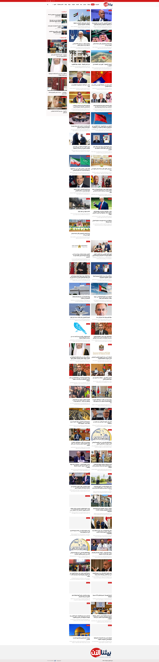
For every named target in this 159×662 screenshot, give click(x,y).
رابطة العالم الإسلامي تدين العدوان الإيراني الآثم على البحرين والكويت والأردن (80, 553)
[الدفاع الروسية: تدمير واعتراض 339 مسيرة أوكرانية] (101, 587)
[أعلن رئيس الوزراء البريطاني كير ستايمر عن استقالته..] (101, 414)
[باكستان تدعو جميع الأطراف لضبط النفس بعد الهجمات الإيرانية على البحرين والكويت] (79, 608)
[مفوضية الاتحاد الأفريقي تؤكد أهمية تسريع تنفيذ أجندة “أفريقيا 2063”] (79, 414)
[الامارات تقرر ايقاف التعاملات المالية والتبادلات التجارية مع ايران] (79, 15)
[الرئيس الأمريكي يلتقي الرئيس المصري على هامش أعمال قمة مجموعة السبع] (79, 479)
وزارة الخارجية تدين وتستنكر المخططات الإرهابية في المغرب (81, 297)
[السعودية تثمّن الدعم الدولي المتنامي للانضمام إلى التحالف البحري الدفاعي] (79, 98)
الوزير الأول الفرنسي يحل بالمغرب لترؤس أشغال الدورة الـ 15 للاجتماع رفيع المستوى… (102, 254)
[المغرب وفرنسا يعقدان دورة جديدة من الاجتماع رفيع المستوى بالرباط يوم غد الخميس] (79, 246)
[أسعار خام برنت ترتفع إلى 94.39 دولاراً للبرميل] (64, 16)
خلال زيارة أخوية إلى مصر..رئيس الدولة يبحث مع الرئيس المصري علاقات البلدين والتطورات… (102, 531)
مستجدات (87, 496)
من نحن (111, 1)
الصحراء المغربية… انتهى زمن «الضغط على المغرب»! (102, 65)
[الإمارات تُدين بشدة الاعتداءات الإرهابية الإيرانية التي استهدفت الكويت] (101, 630)
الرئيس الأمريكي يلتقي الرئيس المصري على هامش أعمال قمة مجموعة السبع (80, 487)
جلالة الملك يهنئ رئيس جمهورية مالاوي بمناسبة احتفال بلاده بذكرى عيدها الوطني (102, 337)
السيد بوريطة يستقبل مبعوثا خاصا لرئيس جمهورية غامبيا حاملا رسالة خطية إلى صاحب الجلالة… (102, 465)
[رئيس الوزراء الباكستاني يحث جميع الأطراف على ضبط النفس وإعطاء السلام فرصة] (101, 565)
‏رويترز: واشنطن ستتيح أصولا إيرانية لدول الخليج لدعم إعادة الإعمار (81, 596)
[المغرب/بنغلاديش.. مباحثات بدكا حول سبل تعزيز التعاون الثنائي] (101, 370)
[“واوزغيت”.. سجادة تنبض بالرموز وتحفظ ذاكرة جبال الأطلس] (57, 84)
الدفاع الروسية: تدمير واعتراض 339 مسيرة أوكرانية (102, 596)
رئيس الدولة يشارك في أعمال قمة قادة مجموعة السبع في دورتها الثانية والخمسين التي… (102, 487)
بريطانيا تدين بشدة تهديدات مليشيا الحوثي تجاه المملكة (102, 221)
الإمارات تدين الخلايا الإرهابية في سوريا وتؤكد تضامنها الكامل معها (103, 297)
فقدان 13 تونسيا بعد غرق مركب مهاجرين (54, 26)
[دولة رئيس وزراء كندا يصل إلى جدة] (101, 309)
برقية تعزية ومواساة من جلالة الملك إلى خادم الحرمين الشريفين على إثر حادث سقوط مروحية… (79, 379)
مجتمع (84, 4)
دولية (69, 4)
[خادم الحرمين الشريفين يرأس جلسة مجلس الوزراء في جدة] (101, 36)
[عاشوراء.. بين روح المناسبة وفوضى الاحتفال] (57, 102)
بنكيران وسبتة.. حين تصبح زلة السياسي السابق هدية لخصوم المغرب (81, 44)
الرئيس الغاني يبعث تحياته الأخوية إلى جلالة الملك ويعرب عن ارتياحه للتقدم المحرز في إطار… (102, 190)
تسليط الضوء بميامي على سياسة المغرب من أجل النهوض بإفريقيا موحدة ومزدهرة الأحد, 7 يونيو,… (80, 574)
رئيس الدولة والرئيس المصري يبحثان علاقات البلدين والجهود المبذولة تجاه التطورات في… (80, 509)
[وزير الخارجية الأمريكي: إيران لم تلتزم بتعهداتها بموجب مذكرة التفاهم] (79, 181)
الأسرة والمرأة (60, 4)
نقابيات (73, 4)
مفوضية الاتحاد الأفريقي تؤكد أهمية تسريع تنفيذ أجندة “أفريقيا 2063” (80, 422)
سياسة (92, 4)
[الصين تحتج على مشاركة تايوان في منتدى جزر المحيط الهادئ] (101, 77)
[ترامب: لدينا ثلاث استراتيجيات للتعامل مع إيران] (79, 77)
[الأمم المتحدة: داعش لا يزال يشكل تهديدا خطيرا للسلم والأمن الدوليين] (79, 118)
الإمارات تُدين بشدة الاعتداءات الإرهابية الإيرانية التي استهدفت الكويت (103, 638)
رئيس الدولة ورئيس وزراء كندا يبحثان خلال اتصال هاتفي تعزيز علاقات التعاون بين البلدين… (102, 148)
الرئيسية (97, 4)
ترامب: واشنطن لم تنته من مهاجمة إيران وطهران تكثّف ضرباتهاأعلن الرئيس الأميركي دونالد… (102, 212)
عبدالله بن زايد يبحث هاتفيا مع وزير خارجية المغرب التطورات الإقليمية (102, 276)
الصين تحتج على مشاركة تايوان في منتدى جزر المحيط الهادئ (102, 85)
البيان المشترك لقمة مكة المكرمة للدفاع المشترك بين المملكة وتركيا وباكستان (102, 106)
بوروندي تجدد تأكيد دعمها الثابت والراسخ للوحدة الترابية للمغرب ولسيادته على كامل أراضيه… (80, 443)
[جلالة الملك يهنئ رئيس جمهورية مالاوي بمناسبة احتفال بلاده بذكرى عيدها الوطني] (101, 329)
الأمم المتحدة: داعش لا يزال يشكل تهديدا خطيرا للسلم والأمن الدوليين (80, 126)
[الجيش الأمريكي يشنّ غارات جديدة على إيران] (79, 309)
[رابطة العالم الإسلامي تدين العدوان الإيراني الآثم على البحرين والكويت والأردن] (79, 545)
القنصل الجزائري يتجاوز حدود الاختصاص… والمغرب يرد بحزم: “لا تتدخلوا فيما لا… (81, 400)
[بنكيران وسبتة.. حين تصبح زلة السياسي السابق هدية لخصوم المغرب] (79, 36)
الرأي (110, 51)
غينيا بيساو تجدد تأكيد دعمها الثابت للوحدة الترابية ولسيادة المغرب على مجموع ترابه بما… (102, 401)
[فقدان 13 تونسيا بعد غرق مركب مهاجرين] (64, 27)
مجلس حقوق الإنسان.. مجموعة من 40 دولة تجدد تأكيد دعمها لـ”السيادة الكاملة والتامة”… (80, 465)
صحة (81, 4)
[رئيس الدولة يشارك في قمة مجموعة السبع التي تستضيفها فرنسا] (79, 523)
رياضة (66, 4)
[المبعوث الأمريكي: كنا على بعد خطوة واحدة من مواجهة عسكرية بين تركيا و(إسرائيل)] (101, 15)
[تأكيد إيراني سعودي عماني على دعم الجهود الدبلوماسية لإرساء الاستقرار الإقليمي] (79, 161)
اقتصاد (77, 4)
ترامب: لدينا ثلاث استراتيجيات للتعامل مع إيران (81, 85)
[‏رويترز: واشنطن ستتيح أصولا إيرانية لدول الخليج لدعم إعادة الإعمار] (79, 587)
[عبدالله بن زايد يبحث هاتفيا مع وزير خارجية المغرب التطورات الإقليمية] (101, 268)
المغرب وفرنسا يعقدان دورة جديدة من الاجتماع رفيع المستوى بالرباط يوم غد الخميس (81, 255)
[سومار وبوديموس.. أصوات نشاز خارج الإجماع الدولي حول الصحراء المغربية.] (101, 545)
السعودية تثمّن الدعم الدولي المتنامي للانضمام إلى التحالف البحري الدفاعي (81, 106)
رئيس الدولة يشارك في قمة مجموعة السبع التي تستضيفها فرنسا (80, 531)
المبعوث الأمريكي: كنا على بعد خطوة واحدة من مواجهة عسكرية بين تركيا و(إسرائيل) (102, 23)
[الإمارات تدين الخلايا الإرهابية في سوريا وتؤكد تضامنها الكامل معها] (101, 289)
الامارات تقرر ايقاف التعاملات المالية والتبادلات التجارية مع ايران (82, 23)
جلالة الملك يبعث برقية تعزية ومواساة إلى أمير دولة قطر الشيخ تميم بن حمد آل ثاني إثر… (79, 276)
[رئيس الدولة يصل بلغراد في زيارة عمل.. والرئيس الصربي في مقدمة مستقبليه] (79, 139)
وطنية (88, 4)
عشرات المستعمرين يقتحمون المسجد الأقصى (81, 638)
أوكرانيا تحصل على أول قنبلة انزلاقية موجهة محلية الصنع (55, 20)
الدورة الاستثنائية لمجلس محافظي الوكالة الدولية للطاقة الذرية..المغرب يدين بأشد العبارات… (102, 617)
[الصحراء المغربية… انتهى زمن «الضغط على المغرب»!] (101, 56)
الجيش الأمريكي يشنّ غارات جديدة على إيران (80, 317)
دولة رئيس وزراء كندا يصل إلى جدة (104, 317)
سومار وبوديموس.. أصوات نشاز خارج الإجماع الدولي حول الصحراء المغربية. (102, 553)
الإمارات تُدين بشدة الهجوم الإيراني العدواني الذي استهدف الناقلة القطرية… (102, 357)
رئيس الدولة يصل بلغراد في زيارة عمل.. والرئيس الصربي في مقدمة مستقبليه (81, 147)
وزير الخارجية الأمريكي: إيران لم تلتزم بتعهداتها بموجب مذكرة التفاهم (82, 190)
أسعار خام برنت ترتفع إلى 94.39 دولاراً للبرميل (54, 15)
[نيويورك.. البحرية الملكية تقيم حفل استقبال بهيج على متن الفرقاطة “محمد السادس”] (57, 46)
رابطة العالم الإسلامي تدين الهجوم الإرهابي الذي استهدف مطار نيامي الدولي (102, 443)
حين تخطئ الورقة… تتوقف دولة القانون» (80, 64)
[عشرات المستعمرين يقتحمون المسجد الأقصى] (79, 630)
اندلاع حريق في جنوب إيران (84, 211)
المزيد (55, 4)
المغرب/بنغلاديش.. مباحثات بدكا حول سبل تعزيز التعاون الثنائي (102, 378)
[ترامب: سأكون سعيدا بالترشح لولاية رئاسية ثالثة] (64, 33)
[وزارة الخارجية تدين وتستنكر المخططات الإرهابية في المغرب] (79, 289)
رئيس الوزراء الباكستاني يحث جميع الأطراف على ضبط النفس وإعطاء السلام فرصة (102, 574)
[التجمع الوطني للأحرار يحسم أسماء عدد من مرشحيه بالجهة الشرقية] (79, 329)
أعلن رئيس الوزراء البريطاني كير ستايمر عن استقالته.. (102, 422)
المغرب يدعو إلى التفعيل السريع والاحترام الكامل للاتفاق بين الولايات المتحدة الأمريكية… (102, 509)
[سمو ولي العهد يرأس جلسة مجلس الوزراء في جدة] (101, 161)
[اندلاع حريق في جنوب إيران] (79, 203)
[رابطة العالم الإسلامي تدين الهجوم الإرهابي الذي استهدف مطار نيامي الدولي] (101, 435)
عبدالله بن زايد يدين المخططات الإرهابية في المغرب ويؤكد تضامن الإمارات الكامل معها (80, 357)
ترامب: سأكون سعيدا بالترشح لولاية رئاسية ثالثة (55, 31)
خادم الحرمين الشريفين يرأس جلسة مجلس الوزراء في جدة (102, 44)
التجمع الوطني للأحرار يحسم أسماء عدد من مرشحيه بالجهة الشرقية (80, 337)
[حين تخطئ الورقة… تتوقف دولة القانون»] (79, 56)
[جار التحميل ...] (111, 490)
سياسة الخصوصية (107, 1)
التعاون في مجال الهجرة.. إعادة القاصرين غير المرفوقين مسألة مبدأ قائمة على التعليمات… (101, 126)
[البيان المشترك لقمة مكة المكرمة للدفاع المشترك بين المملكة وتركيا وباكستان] (101, 98)
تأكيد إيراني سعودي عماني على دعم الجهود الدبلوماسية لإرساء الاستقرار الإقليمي (80, 169)
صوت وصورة (64, 41)
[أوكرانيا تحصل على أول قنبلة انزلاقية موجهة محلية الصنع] (64, 21)
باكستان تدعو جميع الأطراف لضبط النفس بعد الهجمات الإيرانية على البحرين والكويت (80, 616)
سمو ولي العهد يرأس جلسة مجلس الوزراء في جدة (101, 169)
